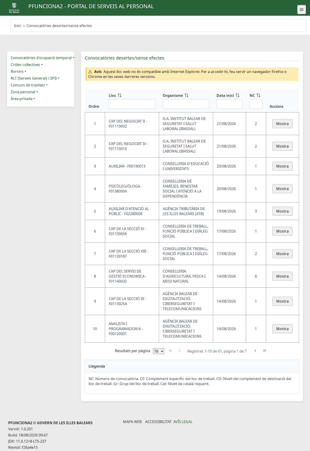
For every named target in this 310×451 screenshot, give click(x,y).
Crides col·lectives (25, 64)
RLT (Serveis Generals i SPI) (34, 78)
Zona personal (23, 91)
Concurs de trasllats (28, 85)
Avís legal (182, 421)
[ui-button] (301, 9)
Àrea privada (21, 98)
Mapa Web (132, 421)
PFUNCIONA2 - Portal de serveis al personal (91, 6)
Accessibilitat (158, 421)
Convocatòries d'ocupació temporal (41, 57)
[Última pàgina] (264, 350)
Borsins (17, 71)
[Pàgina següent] (255, 350)
